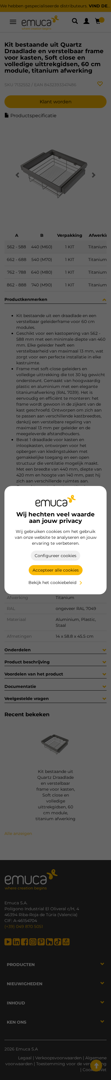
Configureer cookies (55, 555)
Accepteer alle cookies (56, 570)
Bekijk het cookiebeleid (52, 582)
